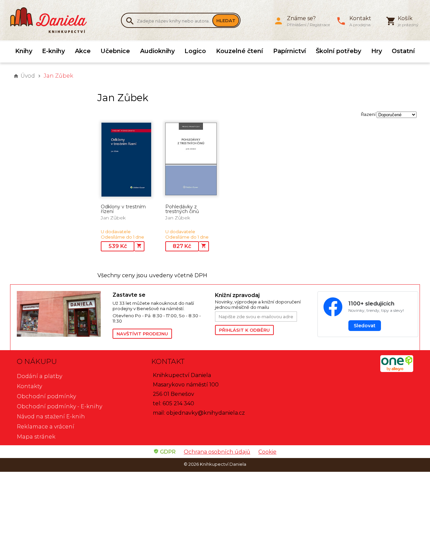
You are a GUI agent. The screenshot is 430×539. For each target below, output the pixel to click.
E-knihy (53, 51)
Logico (195, 51)
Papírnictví (289, 51)
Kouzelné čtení (239, 51)
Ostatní (403, 51)
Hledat (225, 20)
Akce (83, 51)
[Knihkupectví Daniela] (52, 20)
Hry (376, 51)
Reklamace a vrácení (45, 426)
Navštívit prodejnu (142, 333)
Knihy (23, 51)
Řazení (368, 114)
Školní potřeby (338, 51)
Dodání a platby (39, 376)
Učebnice (115, 51)
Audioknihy (157, 51)
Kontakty (29, 386)
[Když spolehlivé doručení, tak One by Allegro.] (397, 370)
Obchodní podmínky (46, 396)
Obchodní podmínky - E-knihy (59, 406)
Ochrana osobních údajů (217, 452)
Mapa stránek (36, 436)
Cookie (267, 452)
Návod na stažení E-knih (51, 416)
